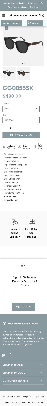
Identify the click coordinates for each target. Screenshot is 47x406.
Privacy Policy (25, 402)
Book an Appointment (12, 23)
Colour (6, 104)
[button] (39, 15)
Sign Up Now (23, 306)
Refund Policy (37, 402)
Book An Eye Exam (21, 134)
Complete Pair (38, 397)
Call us (35, 23)
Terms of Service (10, 402)
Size (5, 115)
